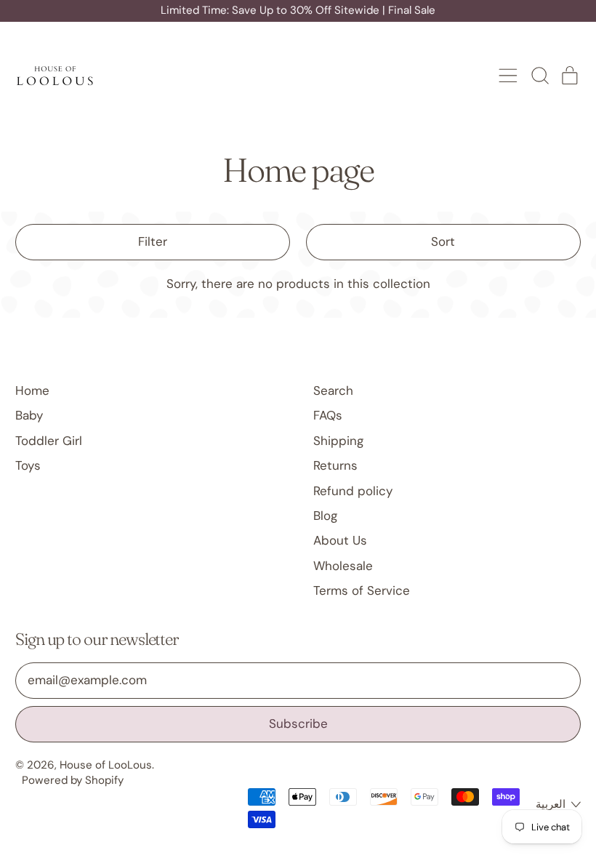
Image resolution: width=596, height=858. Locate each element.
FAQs (327, 415)
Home (32, 390)
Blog (325, 516)
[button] (539, 76)
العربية (550, 804)
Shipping (338, 441)
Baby (29, 415)
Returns (335, 465)
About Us (340, 540)
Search (333, 390)
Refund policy (352, 491)
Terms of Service (361, 590)
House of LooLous (106, 765)
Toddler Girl (48, 441)
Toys (28, 465)
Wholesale (343, 566)
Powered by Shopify (73, 780)
